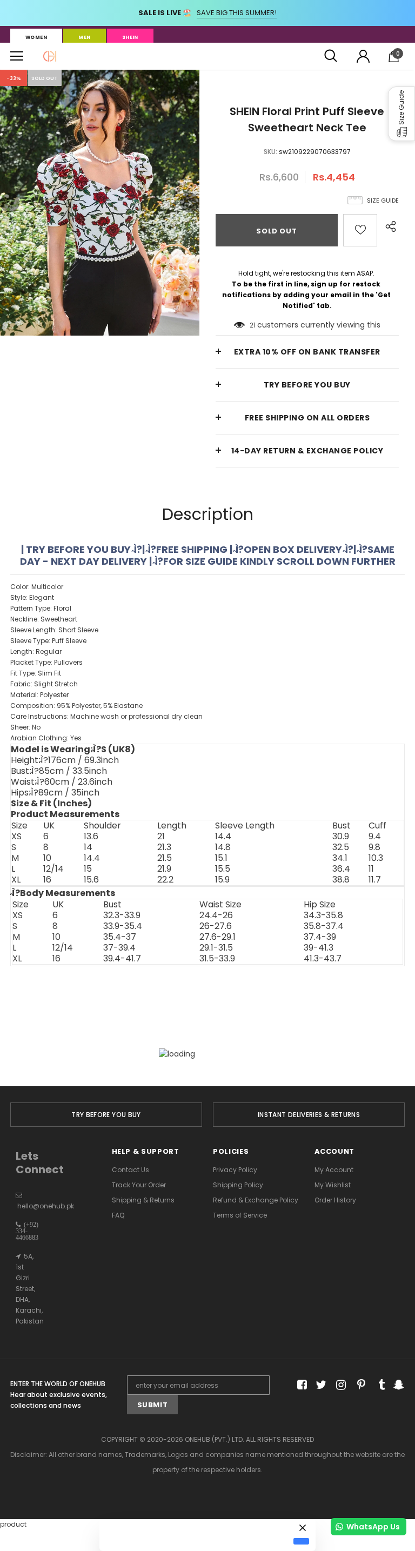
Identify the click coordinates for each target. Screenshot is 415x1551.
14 (88, 847)
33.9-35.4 (122, 926)
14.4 (223, 836)
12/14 (53, 869)
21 (253, 325)
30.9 (340, 836)
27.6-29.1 (217, 937)
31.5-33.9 (217, 958)
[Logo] (50, 56)
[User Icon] (363, 56)
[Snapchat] (397, 1385)
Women (36, 37)
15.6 (91, 879)
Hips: (55, 792)
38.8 (341, 879)
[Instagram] (339, 1385)
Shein (130, 37)
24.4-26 (216, 915)
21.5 (164, 858)
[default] (301, 1541)
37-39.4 (119, 947)
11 (371, 869)
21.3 (164, 847)
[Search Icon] (330, 56)
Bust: (59, 771)
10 (47, 858)
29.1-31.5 (216, 947)
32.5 (340, 847)
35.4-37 (119, 937)
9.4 (375, 836)
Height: (65, 760)
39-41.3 (318, 947)
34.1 (339, 858)
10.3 (376, 858)
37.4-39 (320, 937)
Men (84, 37)
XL (16, 879)
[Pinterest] (358, 1385)
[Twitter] (319, 1385)
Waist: (61, 782)
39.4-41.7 (122, 958)
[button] (401, 113)
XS (16, 836)
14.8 (223, 847)
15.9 (222, 879)
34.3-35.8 (323, 915)
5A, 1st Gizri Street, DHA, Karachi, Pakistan (30, 1289)
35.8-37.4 (324, 926)
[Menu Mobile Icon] (16, 56)
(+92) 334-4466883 (27, 1231)
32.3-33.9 (121, 915)
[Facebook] (300, 1385)
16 (47, 879)
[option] (99, 203)
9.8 (374, 847)
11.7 (375, 879)
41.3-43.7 (323, 958)
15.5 (222, 869)
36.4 (341, 869)
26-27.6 (215, 926)
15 (88, 869)
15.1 (221, 858)
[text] (207, 662)
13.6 (91, 836)
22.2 (165, 879)
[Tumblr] (378, 1385)
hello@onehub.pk (46, 1206)
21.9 (164, 869)
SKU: (270, 151)
